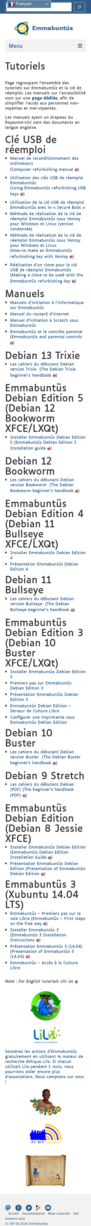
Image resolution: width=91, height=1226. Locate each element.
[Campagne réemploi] (45, 1005)
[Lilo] (45, 1034)
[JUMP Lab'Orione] (45, 1133)
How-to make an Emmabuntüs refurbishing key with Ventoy (41, 253)
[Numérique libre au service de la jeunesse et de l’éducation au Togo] (45, 1170)
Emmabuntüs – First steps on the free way (47, 921)
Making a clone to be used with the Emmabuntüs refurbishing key (46, 277)
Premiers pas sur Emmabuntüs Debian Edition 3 (41, 685)
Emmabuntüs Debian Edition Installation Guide (39, 854)
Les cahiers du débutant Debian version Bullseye (42, 601)
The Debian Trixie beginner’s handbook (43, 372)
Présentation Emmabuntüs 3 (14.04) (46, 946)
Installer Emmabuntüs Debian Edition (48, 846)
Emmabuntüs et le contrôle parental (46, 331)
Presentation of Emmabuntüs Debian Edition (47, 871)
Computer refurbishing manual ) (45, 169)
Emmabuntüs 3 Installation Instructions (38, 937)
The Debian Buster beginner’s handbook (45, 759)
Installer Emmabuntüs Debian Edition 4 (48, 555)
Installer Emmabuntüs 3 (34, 929)
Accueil (13, 1213)
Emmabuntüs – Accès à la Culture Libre (44, 965)
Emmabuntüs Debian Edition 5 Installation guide (43, 445)
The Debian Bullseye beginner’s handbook (40, 606)
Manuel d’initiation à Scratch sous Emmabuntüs (44, 322)
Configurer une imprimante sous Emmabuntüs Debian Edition (42, 719)
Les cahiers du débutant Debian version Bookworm (42, 482)
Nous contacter (59, 1213)
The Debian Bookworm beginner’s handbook (42, 487)
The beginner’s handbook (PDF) (42, 792)
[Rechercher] (79, 7)
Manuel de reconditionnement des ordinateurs (44, 160)
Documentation (33, 1213)
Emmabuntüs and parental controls (47, 336)
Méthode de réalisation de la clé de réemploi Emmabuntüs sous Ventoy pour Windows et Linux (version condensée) (45, 221)
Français (23, 4)
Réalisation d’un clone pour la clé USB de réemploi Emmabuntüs (43, 267)
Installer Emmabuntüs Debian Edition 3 (48, 674)
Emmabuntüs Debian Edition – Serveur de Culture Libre (40, 708)
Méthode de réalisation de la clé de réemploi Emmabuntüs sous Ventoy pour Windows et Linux (45, 240)
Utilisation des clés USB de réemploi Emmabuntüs (46, 180)
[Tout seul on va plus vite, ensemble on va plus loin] (45, 1101)
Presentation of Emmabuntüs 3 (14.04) (42, 953)
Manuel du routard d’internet (39, 313)
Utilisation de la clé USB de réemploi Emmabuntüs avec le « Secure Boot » (47, 204)
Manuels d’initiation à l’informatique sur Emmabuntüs (47, 305)
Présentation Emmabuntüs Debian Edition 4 (44, 566)
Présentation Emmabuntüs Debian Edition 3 (44, 696)
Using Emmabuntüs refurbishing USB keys (48, 190)
